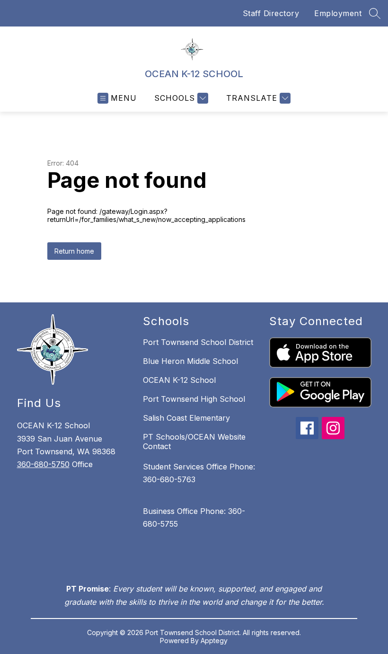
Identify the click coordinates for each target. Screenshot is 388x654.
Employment (338, 13)
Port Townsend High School (194, 399)
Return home (74, 251)
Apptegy (214, 640)
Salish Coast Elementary (186, 418)
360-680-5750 (43, 464)
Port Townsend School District (198, 342)
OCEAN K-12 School (179, 380)
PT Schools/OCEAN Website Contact (194, 441)
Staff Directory (271, 13)
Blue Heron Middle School (190, 361)
